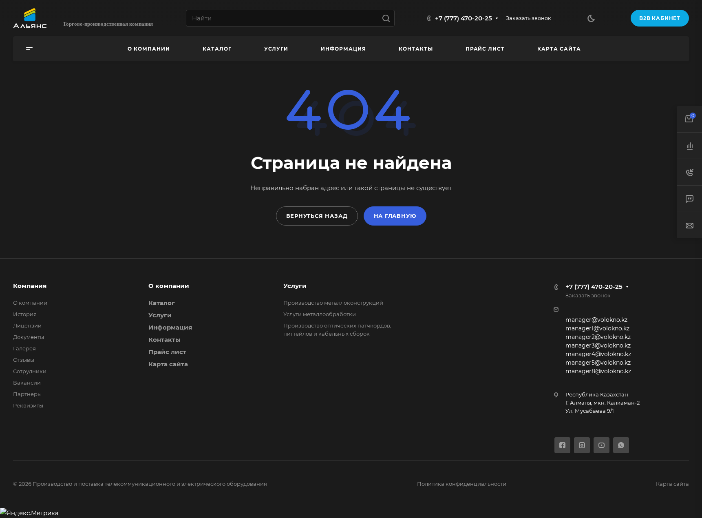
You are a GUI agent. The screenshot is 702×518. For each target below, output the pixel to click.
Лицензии (27, 325)
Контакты (164, 339)
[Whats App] (621, 445)
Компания (29, 286)
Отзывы (23, 359)
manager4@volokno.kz (598, 354)
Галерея (24, 348)
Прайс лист (167, 352)
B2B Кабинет (659, 18)
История (25, 314)
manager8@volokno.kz (598, 371)
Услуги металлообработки (319, 314)
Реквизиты (28, 405)
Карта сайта (168, 364)
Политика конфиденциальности (461, 483)
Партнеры (27, 394)
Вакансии (27, 382)
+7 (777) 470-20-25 (463, 18)
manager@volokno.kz (596, 319)
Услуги (160, 315)
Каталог (161, 303)
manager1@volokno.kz (597, 328)
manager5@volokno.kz (598, 362)
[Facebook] (562, 445)
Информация (170, 327)
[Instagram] (582, 445)
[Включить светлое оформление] (591, 18)
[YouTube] (601, 445)
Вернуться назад (317, 216)
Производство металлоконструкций (333, 302)
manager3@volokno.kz (598, 345)
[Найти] (388, 18)
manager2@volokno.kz (598, 337)
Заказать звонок (528, 18)
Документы (28, 337)
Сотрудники (29, 371)
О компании (30, 302)
